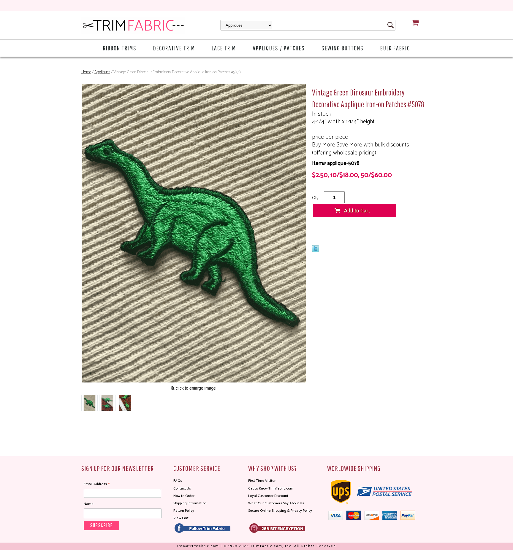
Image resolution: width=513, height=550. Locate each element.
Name (89, 504)
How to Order (183, 496)
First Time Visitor (262, 481)
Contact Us (182, 488)
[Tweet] (315, 250)
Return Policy (183, 511)
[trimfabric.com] (133, 25)
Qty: (315, 198)
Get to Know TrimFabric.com (270, 488)
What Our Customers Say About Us (276, 503)
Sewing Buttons (343, 48)
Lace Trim (224, 48)
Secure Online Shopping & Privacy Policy (280, 511)
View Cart (181, 518)
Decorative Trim (174, 48)
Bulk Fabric (395, 48)
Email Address (97, 484)
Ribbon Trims (120, 48)
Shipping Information (190, 503)
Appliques (102, 72)
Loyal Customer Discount (268, 496)
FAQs (177, 481)
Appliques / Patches (279, 48)
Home (86, 72)
